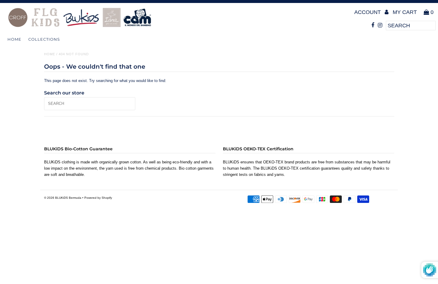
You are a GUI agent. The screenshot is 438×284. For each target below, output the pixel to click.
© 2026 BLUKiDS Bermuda (62, 197)
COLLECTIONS (44, 39)
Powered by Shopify (98, 197)
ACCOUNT (368, 12)
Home (14, 39)
